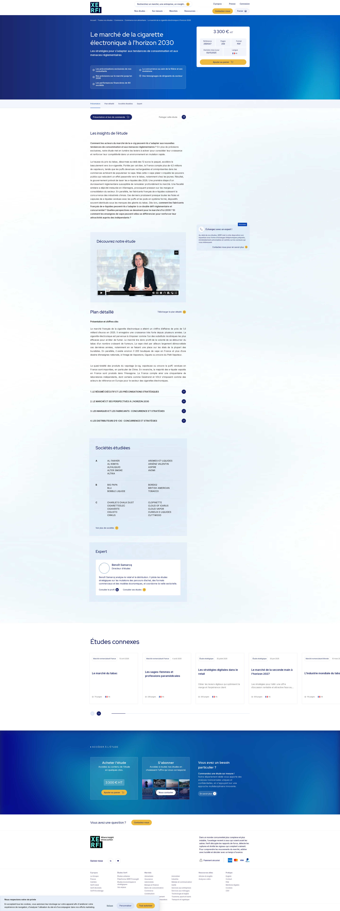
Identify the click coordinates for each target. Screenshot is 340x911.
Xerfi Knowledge (96, 891)
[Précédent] (92, 713)
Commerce (118, 20)
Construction (149, 894)
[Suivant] (99, 713)
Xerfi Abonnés (95, 888)
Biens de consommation (153, 888)
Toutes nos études (105, 20)
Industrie (175, 879)
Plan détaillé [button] (109, 104)
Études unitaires (123, 876)
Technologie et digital (180, 894)
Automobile (149, 882)
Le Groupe (94, 876)
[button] (142, 12)
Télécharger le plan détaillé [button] (170, 312)
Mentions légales (232, 885)
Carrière (93, 882)
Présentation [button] (95, 104)
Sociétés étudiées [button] (125, 104)
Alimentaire (148, 876)
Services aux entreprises (181, 888)
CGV (227, 891)
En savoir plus (206, 794)
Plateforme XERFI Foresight (128, 879)
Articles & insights (205, 876)
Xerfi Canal (94, 885)
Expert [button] (139, 104)
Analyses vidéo (205, 879)
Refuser (110, 906)
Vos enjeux (121, 887)
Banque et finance (151, 885)
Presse (232, 4)
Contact (229, 879)
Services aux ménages (181, 891)
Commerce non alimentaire (135, 20)
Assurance (148, 879)
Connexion (245, 4)
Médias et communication (182, 882)
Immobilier (176, 876)
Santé (174, 885)
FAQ (227, 882)
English (228, 876)
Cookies (229, 888)
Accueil (93, 20)
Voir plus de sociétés (105, 528)
